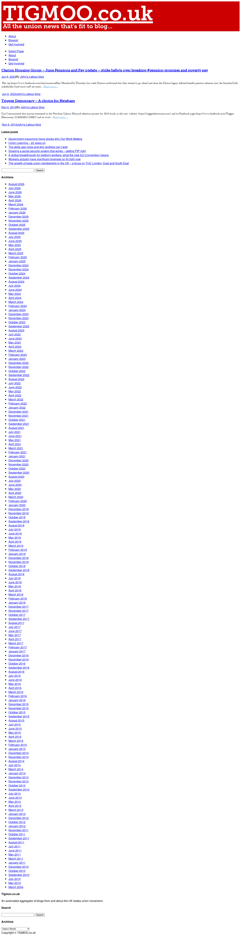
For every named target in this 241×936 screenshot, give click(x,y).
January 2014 (17, 773)
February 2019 (17, 550)
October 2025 (16, 225)
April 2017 (14, 639)
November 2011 (18, 830)
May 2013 (14, 802)
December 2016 (18, 655)
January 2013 (17, 814)
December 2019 (18, 509)
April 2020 (14, 493)
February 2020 (17, 501)
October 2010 (16, 871)
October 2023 (16, 322)
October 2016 (16, 663)
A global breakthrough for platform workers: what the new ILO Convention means (58, 155)
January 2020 (17, 505)
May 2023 (14, 342)
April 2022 (14, 395)
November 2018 (18, 562)
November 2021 (18, 416)
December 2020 (18, 460)
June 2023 (15, 338)
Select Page (16, 51)
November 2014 (18, 757)
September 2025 (18, 229)
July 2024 (14, 286)
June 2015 (15, 728)
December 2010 (18, 867)
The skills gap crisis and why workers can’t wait (38, 147)
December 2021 (18, 412)
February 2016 (17, 696)
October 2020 (16, 468)
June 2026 (15, 192)
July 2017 (14, 627)
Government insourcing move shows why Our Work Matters (45, 139)
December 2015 (18, 704)
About (12, 36)
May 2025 (14, 245)
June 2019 (15, 533)
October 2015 (16, 712)
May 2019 (14, 537)
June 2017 (15, 631)
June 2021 (15, 436)
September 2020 (18, 472)
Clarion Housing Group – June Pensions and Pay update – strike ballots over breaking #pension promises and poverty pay (104, 70)
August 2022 (16, 379)
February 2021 (17, 452)
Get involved (16, 44)
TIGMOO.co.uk (78, 13)
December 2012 (18, 818)
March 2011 (15, 858)
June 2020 (15, 485)
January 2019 (17, 554)
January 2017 (17, 651)
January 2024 (17, 310)
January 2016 (17, 700)
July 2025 (14, 237)
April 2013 (14, 806)
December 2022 (18, 363)
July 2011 (14, 846)
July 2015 (14, 724)
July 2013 (14, 793)
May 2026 (14, 196)
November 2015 (18, 708)
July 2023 (14, 334)
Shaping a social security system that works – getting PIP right (47, 151)
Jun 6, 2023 (8, 77)
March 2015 (15, 741)
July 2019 (14, 529)
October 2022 (16, 371)
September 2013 (18, 789)
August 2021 (16, 428)
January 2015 (17, 749)
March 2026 (15, 204)
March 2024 (15, 302)
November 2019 (18, 513)
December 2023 (18, 314)
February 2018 (17, 598)
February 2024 (17, 306)
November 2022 (18, 367)
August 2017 (16, 623)
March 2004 (15, 887)
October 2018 (16, 566)
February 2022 (17, 403)
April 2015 (14, 737)
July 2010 (14, 879)
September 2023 (18, 326)
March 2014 (15, 769)
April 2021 (14, 444)
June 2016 (15, 680)
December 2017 (18, 607)
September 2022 (18, 375)
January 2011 (17, 863)
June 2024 (15, 290)
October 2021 (16, 420)
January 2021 (17, 456)
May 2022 (14, 391)
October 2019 (16, 517)
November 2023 (18, 318)
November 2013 (18, 781)
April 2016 (14, 688)
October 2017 (16, 615)
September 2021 (18, 424)
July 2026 (14, 188)
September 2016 (18, 668)
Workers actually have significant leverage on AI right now (44, 159)
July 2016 (14, 676)
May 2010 (14, 883)
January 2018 (17, 603)
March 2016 (15, 692)
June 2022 (15, 387)
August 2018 (16, 574)
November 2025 (18, 221)
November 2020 (18, 464)
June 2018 (15, 582)
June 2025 (15, 241)
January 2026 (17, 212)
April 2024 (14, 298)
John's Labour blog (32, 77)
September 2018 (18, 570)
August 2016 (16, 672)
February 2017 (17, 647)
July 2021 (14, 432)
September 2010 (18, 875)
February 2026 (17, 208)
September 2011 (18, 838)
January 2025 (17, 261)
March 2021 (15, 448)
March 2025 (15, 253)
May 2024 (14, 294)
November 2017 (18, 611)
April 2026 (14, 200)
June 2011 (15, 850)
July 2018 (14, 578)
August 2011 (16, 842)
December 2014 (18, 753)
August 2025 (16, 233)
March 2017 (15, 643)
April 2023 (14, 347)
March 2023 (15, 351)
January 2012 (17, 826)
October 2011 (16, 834)
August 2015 (16, 720)
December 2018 (18, 558)
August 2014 (16, 761)
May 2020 (14, 489)
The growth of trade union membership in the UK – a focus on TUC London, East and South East (68, 163)
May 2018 (14, 586)
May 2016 (14, 684)
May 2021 (14, 440)
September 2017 (18, 619)
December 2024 (18, 265)
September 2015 (18, 716)
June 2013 (15, 798)
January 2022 (17, 407)
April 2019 (14, 542)
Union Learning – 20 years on (27, 143)
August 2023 (16, 330)
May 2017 (14, 635)
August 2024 (16, 281)
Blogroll (13, 40)
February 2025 (17, 257)
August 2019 (16, 525)
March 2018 (15, 594)
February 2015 (17, 745)
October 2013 (16, 785)
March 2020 (15, 497)
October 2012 (16, 822)
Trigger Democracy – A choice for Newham (38, 101)
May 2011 (14, 854)
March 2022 (15, 399)
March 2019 (15, 546)
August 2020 (16, 477)
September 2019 (18, 521)
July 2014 (14, 765)
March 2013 (15, 810)
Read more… (51, 87)
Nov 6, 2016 (9, 107)
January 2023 (17, 359)
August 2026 (16, 184)
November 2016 (18, 659)
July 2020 (14, 481)
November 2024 (18, 269)
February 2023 (17, 355)
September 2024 (18, 277)
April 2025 (14, 249)
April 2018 (14, 590)
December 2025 (18, 216)
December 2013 (18, 777)
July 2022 (14, 383)
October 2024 (16, 273)
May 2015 (14, 733)
